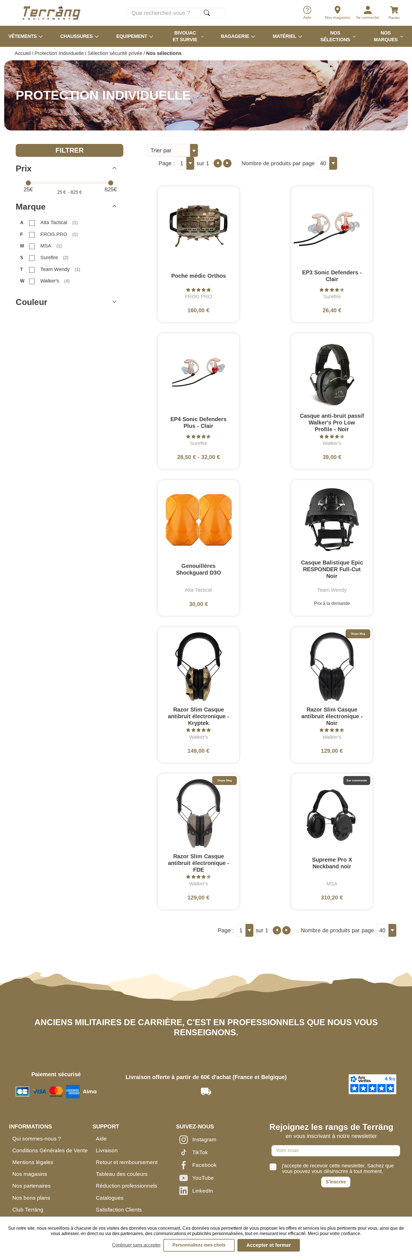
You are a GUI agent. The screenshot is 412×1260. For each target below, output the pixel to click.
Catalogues (110, 1198)
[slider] (28, 182)
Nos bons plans (31, 1198)
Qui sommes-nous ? (36, 1139)
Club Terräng (27, 1210)
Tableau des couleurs (122, 1174)
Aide (101, 1139)
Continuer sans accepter (136, 1245)
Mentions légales (32, 1162)
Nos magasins (29, 1174)
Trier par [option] (161, 150)
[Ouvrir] (114, 302)
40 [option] (323, 163)
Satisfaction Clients (119, 1210)
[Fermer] (114, 168)
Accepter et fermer (268, 1245)
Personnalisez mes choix (199, 1245)
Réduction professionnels (126, 1186)
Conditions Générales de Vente (50, 1150)
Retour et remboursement (127, 1162)
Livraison (107, 1150)
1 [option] (181, 163)
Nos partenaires (31, 1186)
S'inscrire (336, 1181)
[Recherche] (206, 13)
